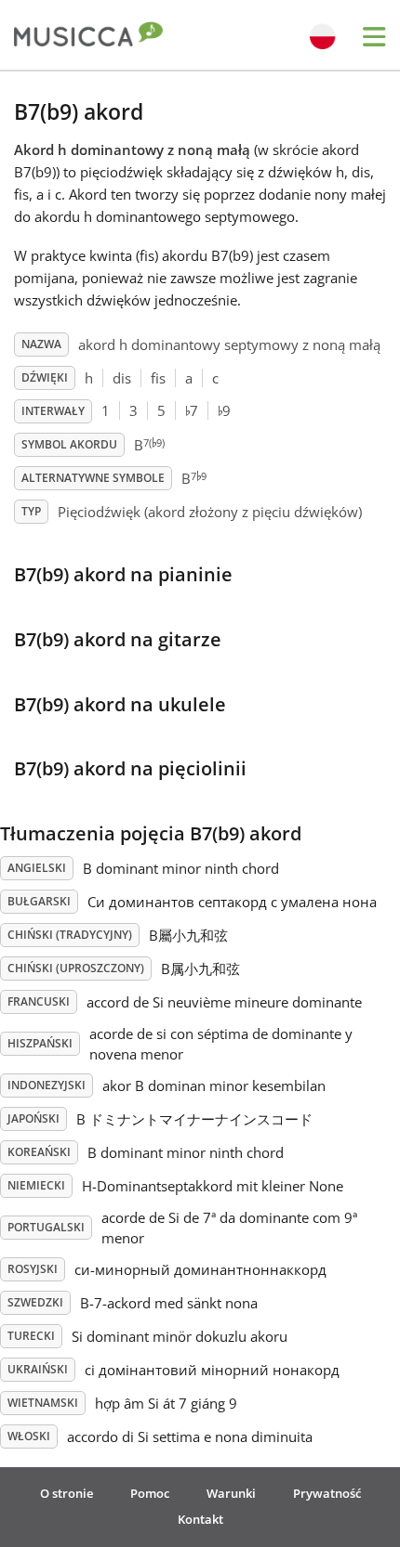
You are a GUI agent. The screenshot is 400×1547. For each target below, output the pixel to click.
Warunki (231, 1493)
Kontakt (200, 1519)
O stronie (66, 1493)
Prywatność (327, 1493)
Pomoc (149, 1493)
